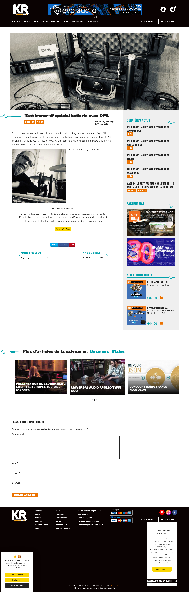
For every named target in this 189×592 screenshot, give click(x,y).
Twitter (54, 244)
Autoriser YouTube (63, 229)
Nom (15, 463)
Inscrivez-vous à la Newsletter (162, 581)
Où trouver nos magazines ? (89, 511)
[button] (104, 22)
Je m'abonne (170, 21)
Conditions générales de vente (90, 525)
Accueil (16, 21)
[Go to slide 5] (98, 399)
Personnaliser (17, 585)
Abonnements (61, 525)
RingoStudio (115, 585)
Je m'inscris (148, 21)
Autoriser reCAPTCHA (162, 569)
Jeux (65, 21)
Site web (16, 483)
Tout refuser (17, 580)
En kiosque (60, 514)
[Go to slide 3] (96, 17)
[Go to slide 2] (94, 17)
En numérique (61, 518)
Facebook (63, 244)
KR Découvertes (50, 21)
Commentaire (19, 434)
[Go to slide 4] (96, 399)
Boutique (92, 21)
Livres (58, 521)
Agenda (131, 190)
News (130, 133)
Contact (38, 511)
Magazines (78, 21)
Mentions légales (85, 518)
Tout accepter (17, 574)
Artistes (142, 190)
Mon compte (83, 514)
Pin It (72, 244)
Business (29, 122)
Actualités (30, 21)
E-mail (16, 473)
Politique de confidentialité (89, 521)
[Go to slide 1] (92, 17)
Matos (40, 122)
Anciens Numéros (63, 528)
